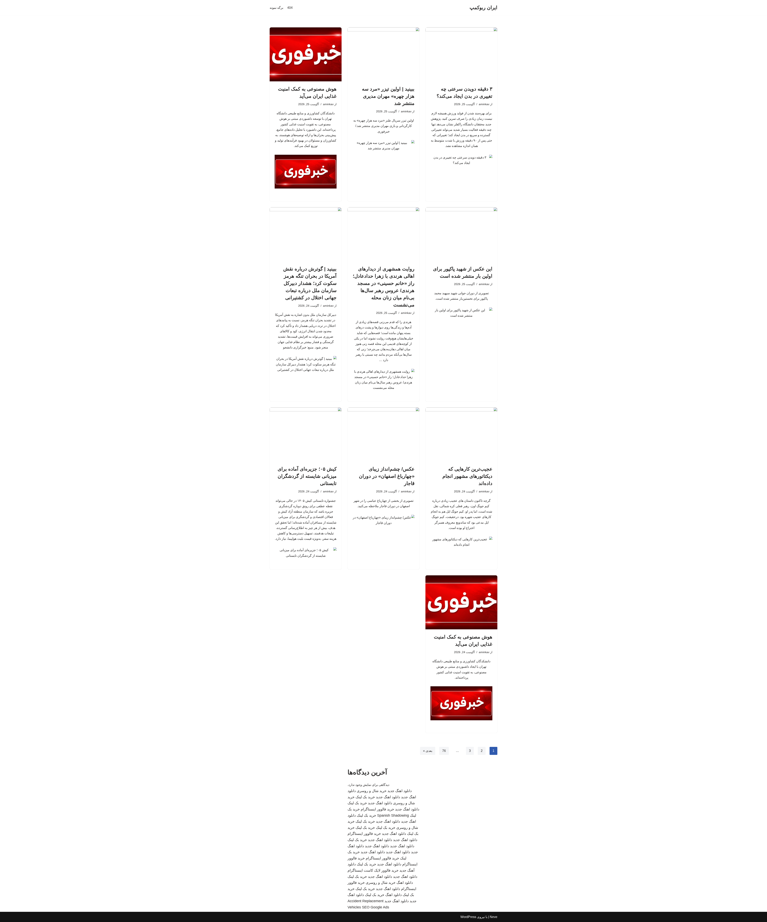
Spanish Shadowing (393, 815)
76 (444, 750)
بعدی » (427, 750)
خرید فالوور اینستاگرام (377, 809)
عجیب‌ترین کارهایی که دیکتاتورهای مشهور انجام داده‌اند (467, 476)
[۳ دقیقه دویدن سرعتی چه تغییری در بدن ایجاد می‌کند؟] (461, 54)
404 (290, 7)
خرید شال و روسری (371, 791)
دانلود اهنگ (404, 883)
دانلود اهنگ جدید (399, 791)
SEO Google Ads (375, 907)
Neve (493, 917)
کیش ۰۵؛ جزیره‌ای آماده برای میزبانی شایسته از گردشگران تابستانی (307, 476)
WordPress (468, 917)
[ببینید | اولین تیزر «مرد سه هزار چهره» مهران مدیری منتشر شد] (383, 54)
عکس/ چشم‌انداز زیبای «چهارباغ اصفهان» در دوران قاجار (386, 476)
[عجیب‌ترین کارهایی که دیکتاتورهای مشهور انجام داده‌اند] (461, 434)
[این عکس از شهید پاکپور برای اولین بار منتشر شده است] (461, 234)
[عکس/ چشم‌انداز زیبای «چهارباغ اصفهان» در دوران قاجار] (383, 434)
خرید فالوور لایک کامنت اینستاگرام (373, 870)
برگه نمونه (276, 7)
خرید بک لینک (365, 797)
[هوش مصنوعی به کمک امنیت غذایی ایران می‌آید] (306, 54)
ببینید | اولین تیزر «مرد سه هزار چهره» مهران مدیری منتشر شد (388, 96)
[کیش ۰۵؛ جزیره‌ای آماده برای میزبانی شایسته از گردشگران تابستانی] (306, 434)
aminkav (484, 104)
